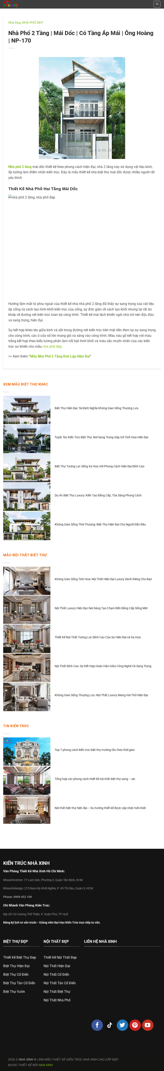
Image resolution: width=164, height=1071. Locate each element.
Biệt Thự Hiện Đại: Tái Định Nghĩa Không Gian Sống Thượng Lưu (96, 408)
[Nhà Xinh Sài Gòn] (21, 4)
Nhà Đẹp (14, 23)
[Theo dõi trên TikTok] (110, 1025)
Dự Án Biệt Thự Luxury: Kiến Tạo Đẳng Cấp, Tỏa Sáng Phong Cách (98, 495)
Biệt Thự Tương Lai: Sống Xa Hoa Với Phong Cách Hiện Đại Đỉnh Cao (99, 466)
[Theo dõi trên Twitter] (122, 1025)
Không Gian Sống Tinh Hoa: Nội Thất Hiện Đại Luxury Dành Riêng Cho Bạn (103, 579)
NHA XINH (46, 1065)
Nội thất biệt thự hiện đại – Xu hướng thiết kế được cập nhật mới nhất (100, 808)
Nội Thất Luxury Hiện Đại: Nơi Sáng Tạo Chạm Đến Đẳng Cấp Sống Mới (101, 608)
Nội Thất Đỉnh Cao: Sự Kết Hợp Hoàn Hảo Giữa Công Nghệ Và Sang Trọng (103, 666)
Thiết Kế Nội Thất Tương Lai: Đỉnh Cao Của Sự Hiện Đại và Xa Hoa (98, 637)
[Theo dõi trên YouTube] (148, 1025)
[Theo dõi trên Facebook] (97, 1025)
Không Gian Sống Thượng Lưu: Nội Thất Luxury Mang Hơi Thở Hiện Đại (101, 695)
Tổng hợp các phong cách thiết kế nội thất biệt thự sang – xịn (95, 779)
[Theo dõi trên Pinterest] (135, 1025)
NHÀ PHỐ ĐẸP (32, 23)
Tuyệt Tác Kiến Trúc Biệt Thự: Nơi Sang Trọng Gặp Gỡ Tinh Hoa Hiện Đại (101, 437)
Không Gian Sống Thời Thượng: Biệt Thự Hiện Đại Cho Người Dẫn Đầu (100, 524)
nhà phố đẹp (52, 346)
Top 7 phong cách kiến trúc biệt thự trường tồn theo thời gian (95, 750)
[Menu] (157, 4)
